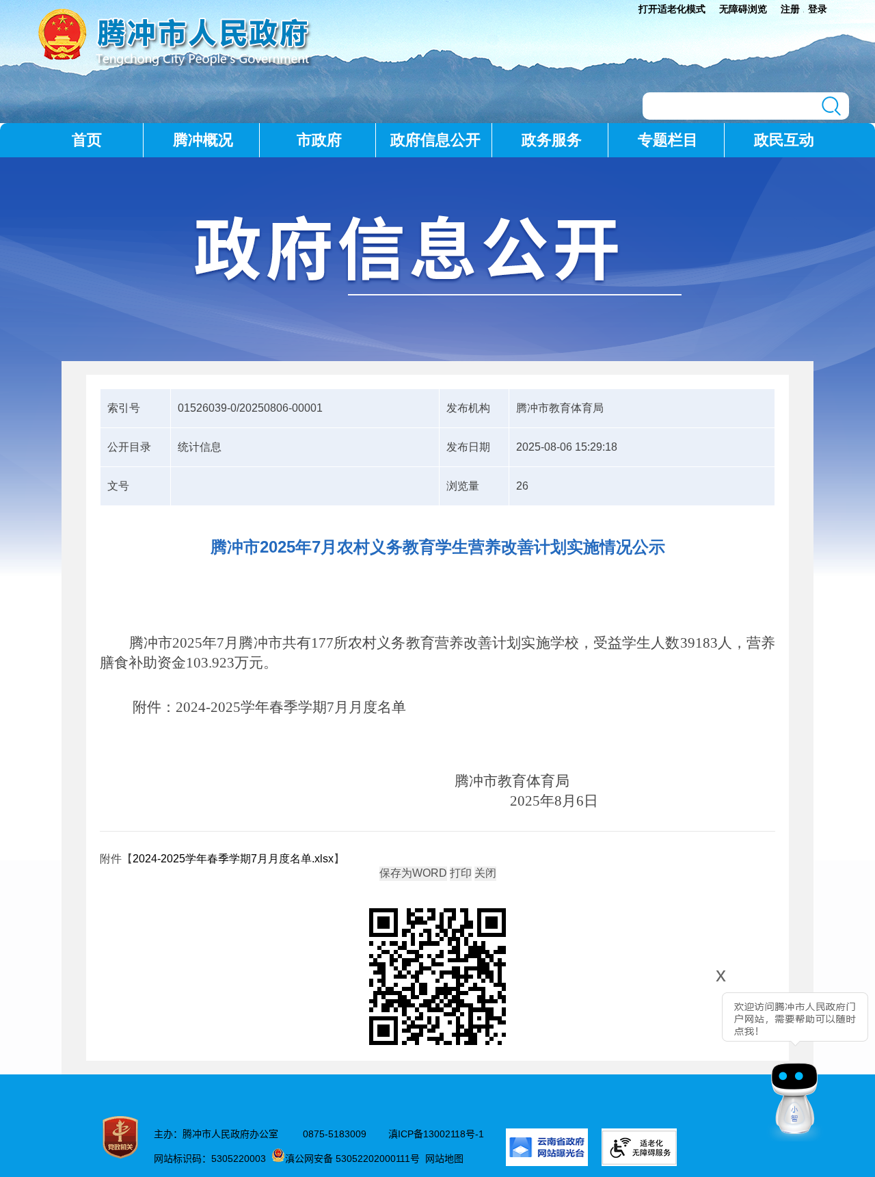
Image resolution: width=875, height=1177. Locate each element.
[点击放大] (437, 977)
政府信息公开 (435, 139)
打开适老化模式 (671, 8)
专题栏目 (668, 139)
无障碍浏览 (743, 8)
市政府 (319, 139)
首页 (87, 139)
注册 (790, 8)
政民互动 (784, 139)
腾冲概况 (203, 139)
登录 (817, 8)
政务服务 (552, 139)
